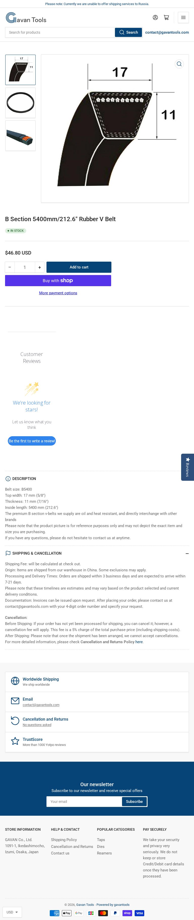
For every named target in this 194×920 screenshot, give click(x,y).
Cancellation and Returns (72, 846)
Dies (101, 846)
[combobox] (74, 32)
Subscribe (134, 801)
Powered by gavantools (113, 905)
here (139, 642)
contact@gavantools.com (167, 32)
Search (132, 32)
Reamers (104, 853)
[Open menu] (183, 17)
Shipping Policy (64, 840)
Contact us (60, 853)
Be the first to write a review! (32, 440)
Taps (101, 840)
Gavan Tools (85, 905)
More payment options (58, 293)
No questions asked (37, 725)
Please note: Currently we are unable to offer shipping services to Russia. (97, 4)
